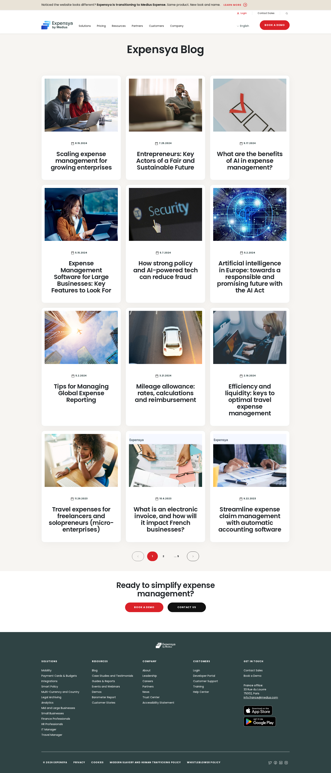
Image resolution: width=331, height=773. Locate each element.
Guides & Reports (103, 681)
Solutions (85, 26)
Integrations (49, 681)
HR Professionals (52, 724)
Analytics (47, 703)
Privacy (79, 762)
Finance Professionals (55, 719)
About (147, 670)
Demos (97, 692)
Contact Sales (266, 13)
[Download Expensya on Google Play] (260, 721)
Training (198, 686)
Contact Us (186, 607)
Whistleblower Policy (203, 762)
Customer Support (205, 681)
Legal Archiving (51, 697)
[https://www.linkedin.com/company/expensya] (281, 762)
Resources (119, 26)
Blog (94, 670)
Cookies (97, 762)
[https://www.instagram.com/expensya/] (286, 762)
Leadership (150, 676)
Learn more (232, 5)
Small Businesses (52, 713)
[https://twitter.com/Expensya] (270, 762)
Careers (148, 681)
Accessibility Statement (158, 703)
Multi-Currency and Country (60, 692)
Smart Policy (49, 686)
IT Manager (48, 729)
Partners (148, 686)
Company (177, 26)
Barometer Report (104, 697)
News (146, 692)
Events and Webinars (106, 686)
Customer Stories (103, 703)
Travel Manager (51, 735)
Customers (156, 26)
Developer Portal (204, 676)
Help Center (201, 692)
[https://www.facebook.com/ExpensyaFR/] (275, 762)
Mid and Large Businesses (58, 708)
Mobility (46, 670)
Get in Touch (253, 661)
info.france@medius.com (261, 697)
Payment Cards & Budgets (59, 676)
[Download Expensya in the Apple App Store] (258, 710)
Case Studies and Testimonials (112, 676)
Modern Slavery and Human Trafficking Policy (145, 762)
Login (243, 13)
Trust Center (151, 697)
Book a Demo (275, 25)
